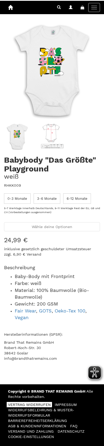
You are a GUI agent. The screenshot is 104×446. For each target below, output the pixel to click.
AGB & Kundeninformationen (37, 426)
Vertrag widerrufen (29, 404)
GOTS (45, 311)
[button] (59, 7)
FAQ (73, 426)
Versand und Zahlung (31, 431)
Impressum (66, 404)
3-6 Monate (47, 199)
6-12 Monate (77, 199)
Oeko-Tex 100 (70, 311)
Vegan (22, 317)
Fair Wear (25, 311)
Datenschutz (71, 431)
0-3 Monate (17, 199)
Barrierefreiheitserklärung (37, 420)
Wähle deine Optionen (52, 227)
